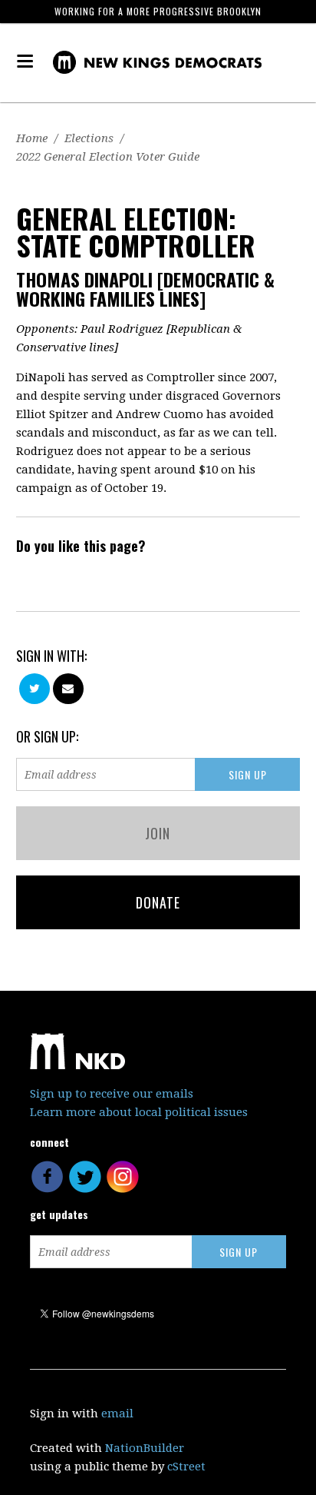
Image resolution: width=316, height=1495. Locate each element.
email (117, 1413)
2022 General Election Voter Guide (107, 157)
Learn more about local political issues (139, 1112)
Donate (158, 902)
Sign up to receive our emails (111, 1094)
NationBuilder (144, 1448)
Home (32, 138)
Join (157, 833)
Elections (89, 138)
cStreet (186, 1466)
